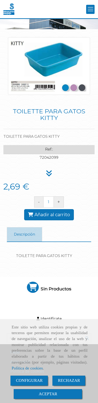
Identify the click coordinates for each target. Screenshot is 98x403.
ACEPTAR (48, 394)
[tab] (24, 234)
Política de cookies (27, 368)
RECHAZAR (69, 380)
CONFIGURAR (29, 380)
